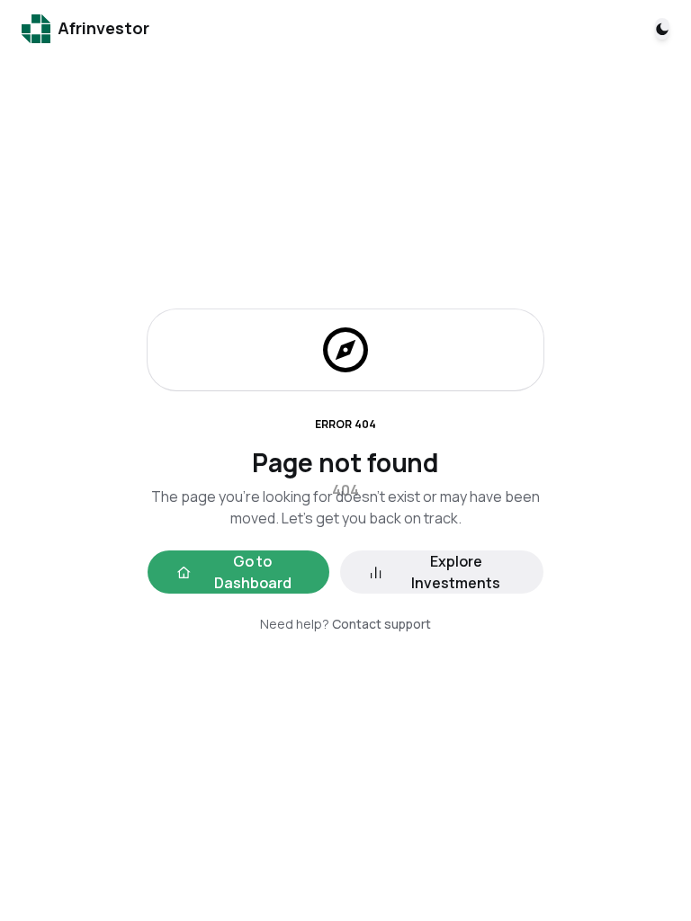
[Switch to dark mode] (662, 29)
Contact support (381, 623)
